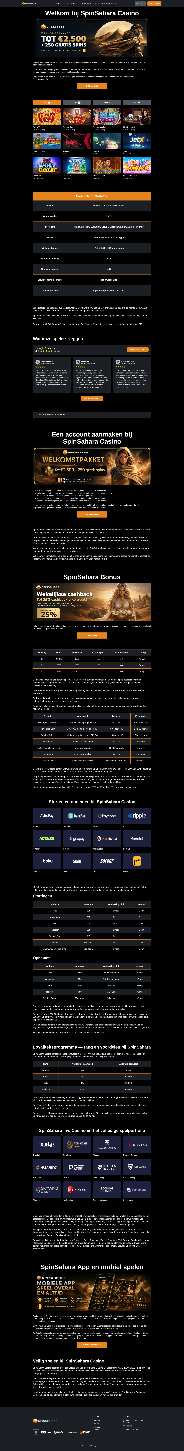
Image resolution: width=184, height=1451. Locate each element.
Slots (135, 102)
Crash (105, 102)
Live (75, 102)
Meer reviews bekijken (92, 398)
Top (45, 102)
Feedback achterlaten (138, 349)
